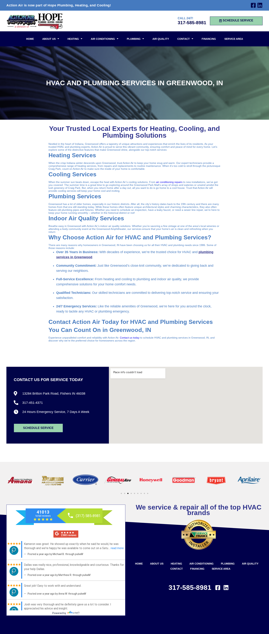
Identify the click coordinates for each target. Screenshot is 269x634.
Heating (73, 38)
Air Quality (160, 38)
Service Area (233, 38)
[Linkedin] (260, 5)
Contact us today (129, 337)
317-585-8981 (192, 22)
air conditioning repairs (169, 182)
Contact (183, 38)
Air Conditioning (103, 38)
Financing (209, 38)
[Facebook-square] (253, 5)
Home (30, 38)
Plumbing (134, 38)
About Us (49, 38)
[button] (121, 493)
